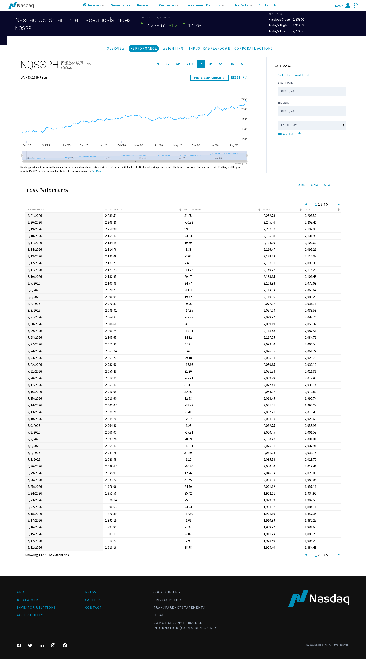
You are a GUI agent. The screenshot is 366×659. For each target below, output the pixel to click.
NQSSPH (25, 28)
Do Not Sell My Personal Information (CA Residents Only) (185, 625)
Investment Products (203, 5)
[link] (308, 204)
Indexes (94, 5)
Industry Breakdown (210, 48)
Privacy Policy (167, 600)
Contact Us (267, 5)
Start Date (285, 83)
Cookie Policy (167, 592)
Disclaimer (27, 600)
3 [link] (321, 204)
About (23, 592)
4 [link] (324, 204)
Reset (236, 77)
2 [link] (319, 204)
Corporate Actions (253, 48)
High (266, 209)
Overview (116, 48)
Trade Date (36, 209)
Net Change (193, 209)
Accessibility (30, 615)
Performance (143, 48)
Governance (121, 5)
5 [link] (327, 204)
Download (287, 134)
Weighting (173, 48)
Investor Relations (36, 607)
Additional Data (314, 185)
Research (144, 5)
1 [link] (316, 204)
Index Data (240, 5)
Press (90, 592)
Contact (93, 607)
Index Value (113, 209)
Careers (93, 600)
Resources (167, 5)
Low (308, 209)
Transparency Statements (179, 607)
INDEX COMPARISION (209, 78)
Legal (158, 615)
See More (96, 171)
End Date (283, 103)
